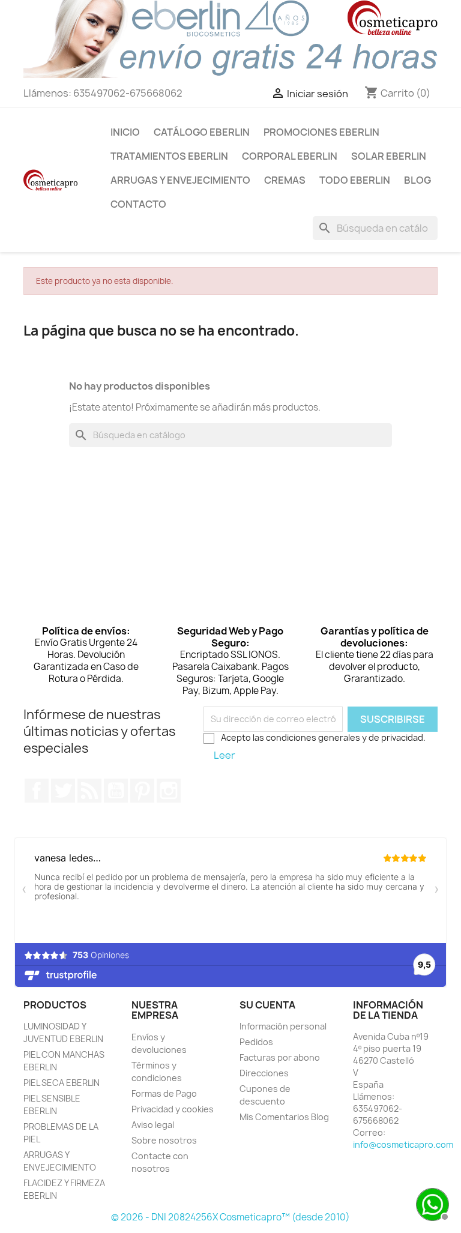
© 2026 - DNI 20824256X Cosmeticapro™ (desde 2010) (230, 1217)
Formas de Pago (164, 1093)
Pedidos (256, 1042)
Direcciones (264, 1073)
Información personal (283, 1026)
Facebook (37, 791)
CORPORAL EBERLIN (289, 156)
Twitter (63, 791)
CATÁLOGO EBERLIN (202, 132)
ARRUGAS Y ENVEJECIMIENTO (180, 180)
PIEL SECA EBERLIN (61, 1082)
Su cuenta (267, 1004)
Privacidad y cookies (172, 1109)
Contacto (138, 204)
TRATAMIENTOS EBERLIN (169, 156)
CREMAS (285, 180)
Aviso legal (152, 1124)
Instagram (169, 791)
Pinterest (142, 791)
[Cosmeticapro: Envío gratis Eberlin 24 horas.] (230, 38)
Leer (224, 755)
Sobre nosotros (164, 1140)
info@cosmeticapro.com (403, 1144)
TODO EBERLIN (354, 180)
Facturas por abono (280, 1057)
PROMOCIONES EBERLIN (321, 132)
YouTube (116, 791)
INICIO (125, 132)
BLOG (417, 180)
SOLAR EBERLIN (388, 156)
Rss (89, 791)
